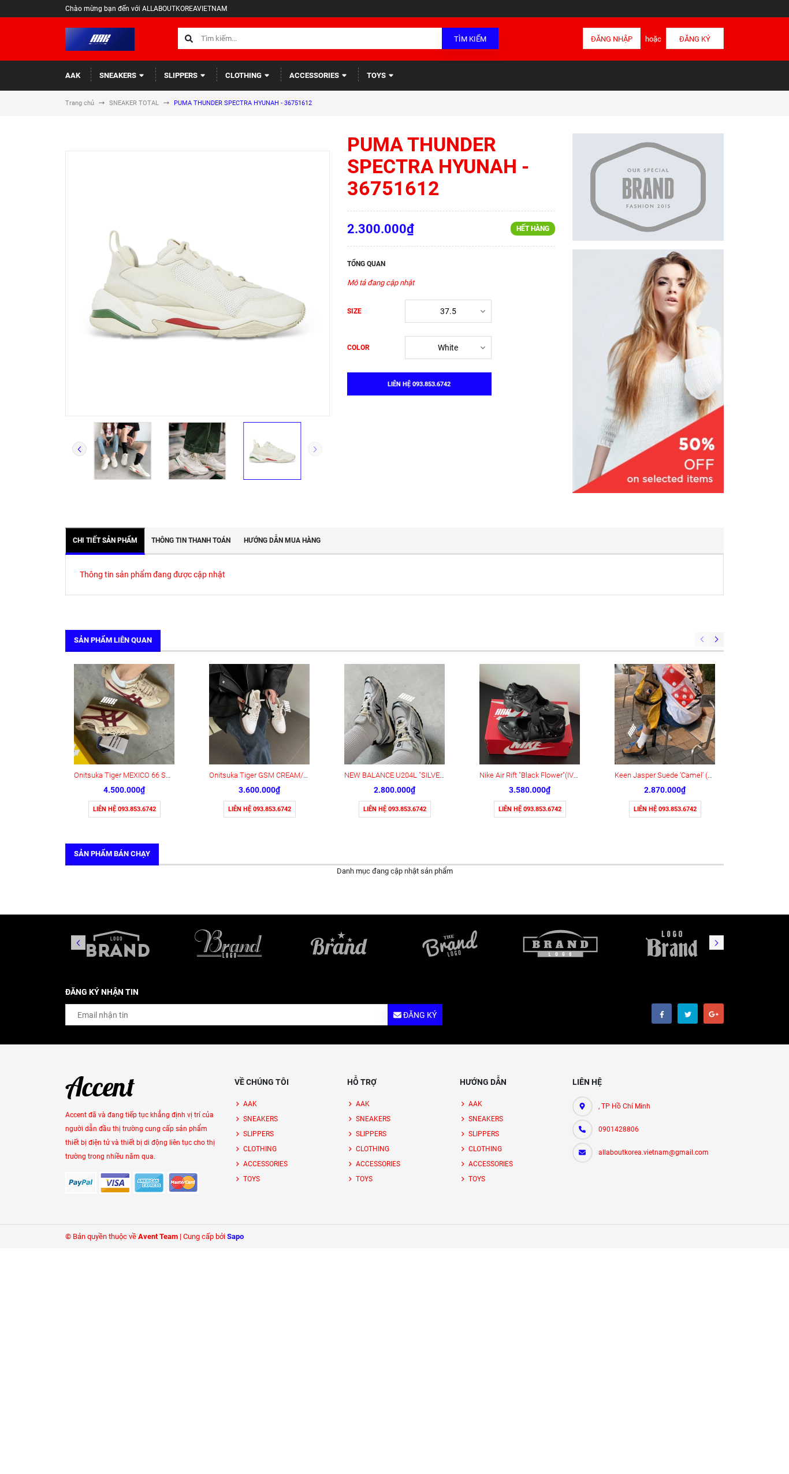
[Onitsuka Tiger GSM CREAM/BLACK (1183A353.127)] (259, 714)
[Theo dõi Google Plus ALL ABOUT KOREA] (714, 1013)
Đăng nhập (611, 39)
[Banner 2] (648, 371)
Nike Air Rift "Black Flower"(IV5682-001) (542, 775)
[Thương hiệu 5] (560, 943)
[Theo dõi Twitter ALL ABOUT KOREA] (688, 1013)
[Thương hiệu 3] (339, 943)
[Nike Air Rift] (529, 714)
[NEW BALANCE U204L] (394, 714)
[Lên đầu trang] (742, 1452)
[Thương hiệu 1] (117, 943)
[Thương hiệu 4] (450, 943)
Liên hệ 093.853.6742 (124, 809)
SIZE (354, 311)
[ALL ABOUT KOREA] (100, 1088)
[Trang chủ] (100, 38)
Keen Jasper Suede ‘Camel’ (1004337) (676, 775)
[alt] (671, 943)
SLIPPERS (181, 75)
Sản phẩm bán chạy (112, 853)
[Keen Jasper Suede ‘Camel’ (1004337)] (665, 714)
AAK (72, 75)
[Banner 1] (648, 187)
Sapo (235, 1236)
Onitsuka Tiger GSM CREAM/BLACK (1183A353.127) (294, 775)
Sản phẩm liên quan (113, 640)
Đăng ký (694, 39)
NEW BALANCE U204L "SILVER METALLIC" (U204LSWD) (435, 775)
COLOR (358, 348)
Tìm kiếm (470, 39)
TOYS (377, 75)
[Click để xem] (197, 283)
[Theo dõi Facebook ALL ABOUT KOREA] (662, 1013)
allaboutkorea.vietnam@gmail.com (653, 1152)
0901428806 (618, 1129)
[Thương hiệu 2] (228, 943)
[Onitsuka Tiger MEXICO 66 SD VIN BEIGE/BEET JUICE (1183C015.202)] (124, 714)
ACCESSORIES (315, 75)
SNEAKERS (118, 75)
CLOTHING (244, 75)
